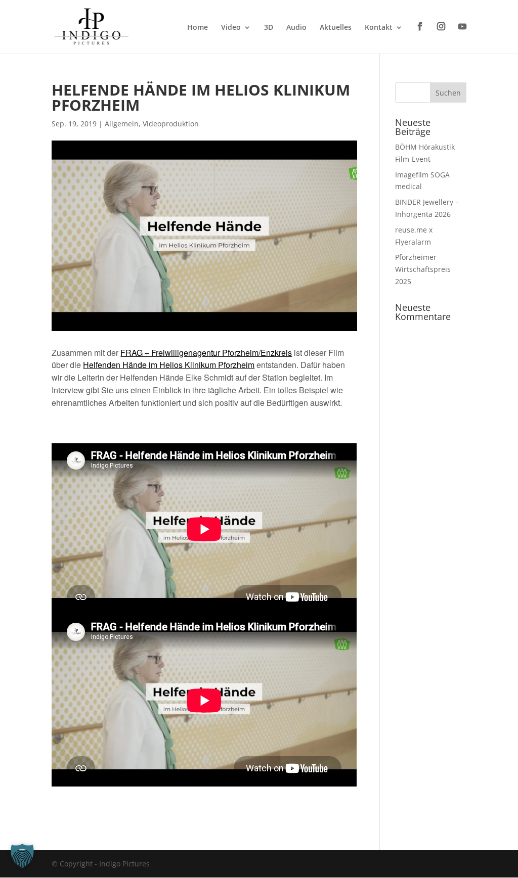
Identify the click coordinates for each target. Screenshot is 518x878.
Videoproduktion (171, 123)
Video (231, 28)
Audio (296, 28)
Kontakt (379, 28)
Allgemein (122, 123)
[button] (22, 856)
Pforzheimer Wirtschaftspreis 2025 (423, 269)
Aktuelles (336, 28)
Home (197, 28)
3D (268, 28)
